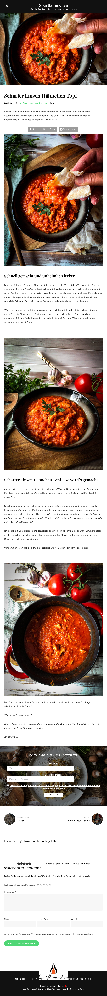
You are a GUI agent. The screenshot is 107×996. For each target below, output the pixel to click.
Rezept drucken (69, 129)
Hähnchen (42, 103)
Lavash (50, 314)
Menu (100, 6)
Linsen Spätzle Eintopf (20, 706)
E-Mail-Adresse (44, 919)
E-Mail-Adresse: (53, 774)
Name (7, 919)
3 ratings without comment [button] (75, 863)
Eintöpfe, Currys (27, 103)
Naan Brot (86, 314)
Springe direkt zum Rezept (44, 129)
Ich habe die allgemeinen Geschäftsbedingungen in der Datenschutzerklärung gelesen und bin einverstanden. (55, 787)
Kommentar (10, 892)
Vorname (53, 763)
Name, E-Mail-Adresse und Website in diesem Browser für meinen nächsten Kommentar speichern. (50, 934)
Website (74, 919)
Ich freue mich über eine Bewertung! (19, 885)
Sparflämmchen (53, 5)
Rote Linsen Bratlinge (79, 702)
